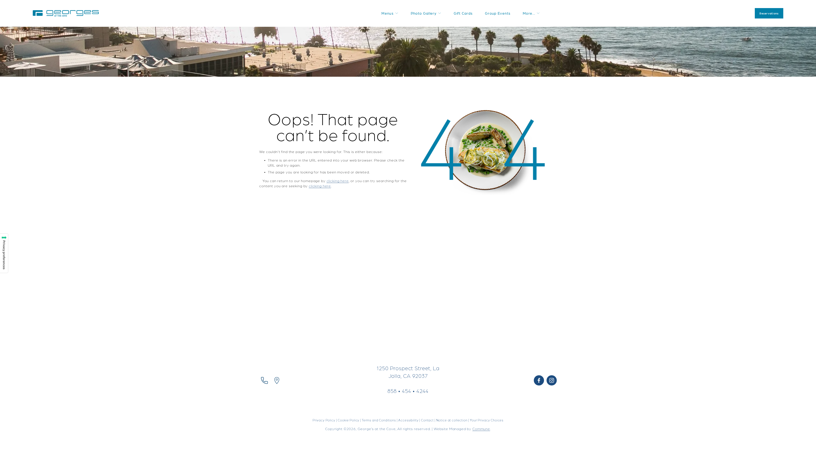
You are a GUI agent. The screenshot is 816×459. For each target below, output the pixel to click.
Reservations (769, 13)
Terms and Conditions (379, 420)
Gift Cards (463, 13)
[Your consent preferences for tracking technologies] (4, 253)
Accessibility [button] (408, 420)
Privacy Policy (324, 420)
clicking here (338, 180)
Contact (427, 420)
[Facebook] (539, 380)
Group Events (497, 13)
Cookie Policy (348, 420)
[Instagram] (552, 380)
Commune (481, 428)
